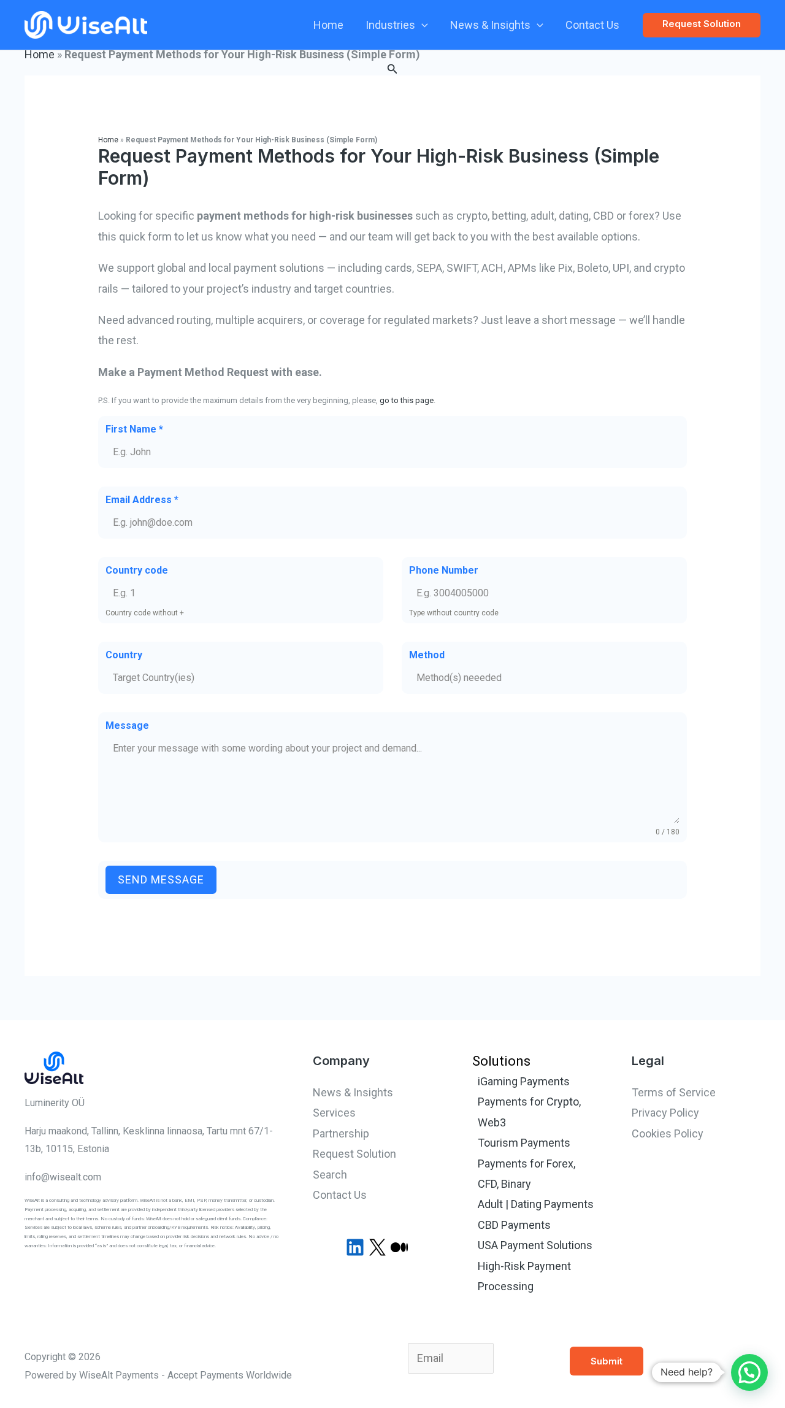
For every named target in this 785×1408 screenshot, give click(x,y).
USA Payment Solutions (535, 1245)
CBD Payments (514, 1224)
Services (334, 1112)
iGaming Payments (524, 1081)
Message (127, 725)
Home (328, 24)
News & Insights (490, 24)
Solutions (501, 1061)
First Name (134, 429)
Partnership (341, 1133)
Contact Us (592, 24)
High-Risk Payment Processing (524, 1276)
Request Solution (354, 1153)
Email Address (141, 500)
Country (123, 655)
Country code (136, 570)
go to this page (407, 400)
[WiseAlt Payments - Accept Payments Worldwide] (86, 23)
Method (427, 655)
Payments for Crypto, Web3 (529, 1111)
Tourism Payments (524, 1142)
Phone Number (443, 570)
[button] (421, 25)
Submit (606, 1361)
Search (330, 1174)
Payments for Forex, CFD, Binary (526, 1173)
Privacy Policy (665, 1112)
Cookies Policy (667, 1133)
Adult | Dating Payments (536, 1204)
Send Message (161, 879)
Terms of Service (674, 1092)
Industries (390, 24)
